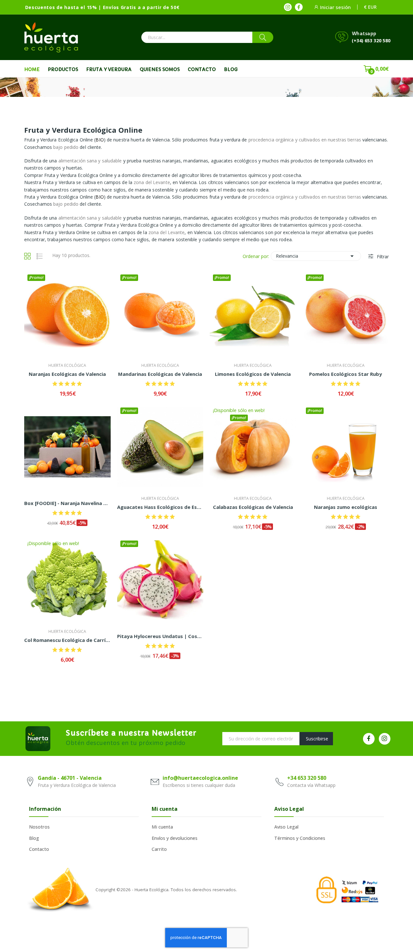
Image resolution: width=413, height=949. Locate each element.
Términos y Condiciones (299, 838)
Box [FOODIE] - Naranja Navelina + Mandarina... (67, 503)
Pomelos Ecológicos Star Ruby (345, 374)
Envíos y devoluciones (174, 838)
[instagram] (288, 7)
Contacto (39, 849)
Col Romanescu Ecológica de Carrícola (67, 640)
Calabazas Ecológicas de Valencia (253, 507)
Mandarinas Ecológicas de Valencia (160, 374)
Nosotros (39, 827)
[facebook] (299, 7)
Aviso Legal (286, 827)
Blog (34, 838)
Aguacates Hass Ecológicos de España (160, 507)
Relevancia (316, 256)
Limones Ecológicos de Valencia (253, 374)
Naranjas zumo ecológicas (345, 507)
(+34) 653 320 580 (371, 40)
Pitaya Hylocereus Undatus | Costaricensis (160, 636)
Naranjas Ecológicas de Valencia (67, 374)
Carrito (159, 849)
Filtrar (382, 256)
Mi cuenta (162, 827)
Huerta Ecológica (67, 365)
